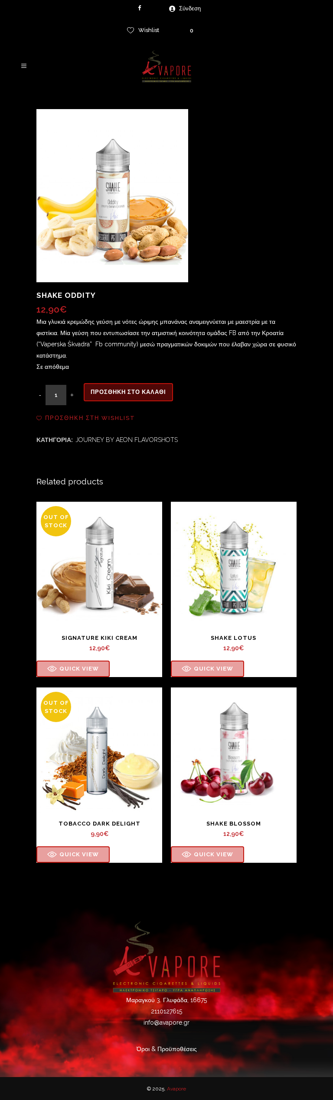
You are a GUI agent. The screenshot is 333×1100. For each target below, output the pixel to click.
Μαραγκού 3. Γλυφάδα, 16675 (166, 1000)
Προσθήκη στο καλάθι (128, 392)
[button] (85, 418)
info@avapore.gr (166, 1022)
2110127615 (166, 1011)
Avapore (176, 1089)
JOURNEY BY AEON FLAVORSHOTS (126, 439)
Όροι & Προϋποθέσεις (167, 1048)
